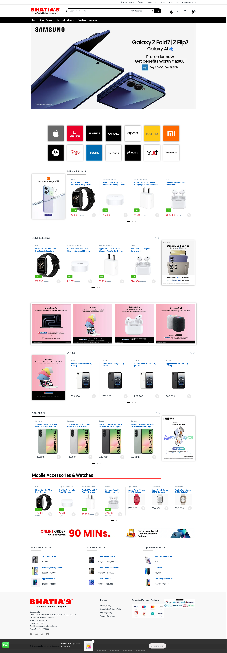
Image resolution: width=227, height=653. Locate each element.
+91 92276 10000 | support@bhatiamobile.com (179, 2)
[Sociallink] (31, 634)
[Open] (61, 11)
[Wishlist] (177, 11)
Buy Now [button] (94, 215)
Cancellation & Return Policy (111, 609)
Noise (73, 179)
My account (152, 2)
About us (93, 20)
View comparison (157, 646)
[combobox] (98, 10)
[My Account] (185, 11)
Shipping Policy (106, 613)
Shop (142, 2)
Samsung (38, 421)
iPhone (73, 360)
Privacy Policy (105, 606)
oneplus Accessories (110, 179)
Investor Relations (64, 20)
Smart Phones (46, 20)
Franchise (82, 20)
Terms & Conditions (107, 616)
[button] (128, 221)
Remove (93, 641)
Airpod (168, 179)
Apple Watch (132, 487)
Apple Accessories (140, 179)
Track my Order (128, 2)
